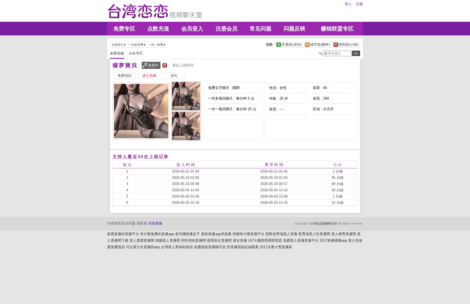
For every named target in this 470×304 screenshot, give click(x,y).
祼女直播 (240, 240)
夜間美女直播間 (219, 240)
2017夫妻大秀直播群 (276, 247)
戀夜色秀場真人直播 (281, 234)
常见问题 (260, 29)
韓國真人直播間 (167, 240)
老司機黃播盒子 (187, 234)
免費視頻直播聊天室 (210, 247)
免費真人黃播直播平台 (301, 240)
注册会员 (226, 29)
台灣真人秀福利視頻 (177, 247)
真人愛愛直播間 (141, 240)
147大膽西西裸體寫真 (265, 240)
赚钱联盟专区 (337, 29)
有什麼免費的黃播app (157, 234)
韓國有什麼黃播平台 (248, 234)
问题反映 (294, 29)
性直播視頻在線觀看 (243, 247)
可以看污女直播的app (143, 247)
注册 (359, 4)
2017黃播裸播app (333, 240)
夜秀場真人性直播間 (314, 234)
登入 (348, 4)
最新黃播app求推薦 (216, 234)
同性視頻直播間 (193, 240)
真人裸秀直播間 (343, 234)
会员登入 (192, 29)
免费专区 (124, 29)
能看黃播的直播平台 (123, 234)
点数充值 (158, 29)
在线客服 (155, 223)
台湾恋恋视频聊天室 (323, 223)
